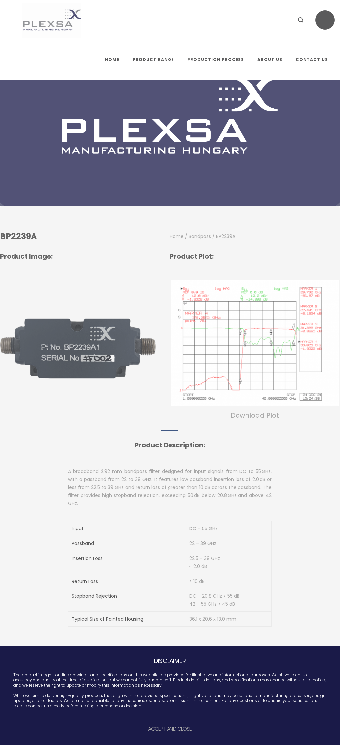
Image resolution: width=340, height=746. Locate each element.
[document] (170, 372)
